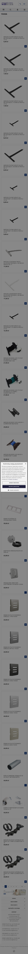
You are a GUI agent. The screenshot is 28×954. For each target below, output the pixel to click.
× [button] (25, 463)
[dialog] (14, 477)
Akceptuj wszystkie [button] (14, 486)
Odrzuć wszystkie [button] (14, 482)
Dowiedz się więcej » (13, 479)
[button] (14, 490)
